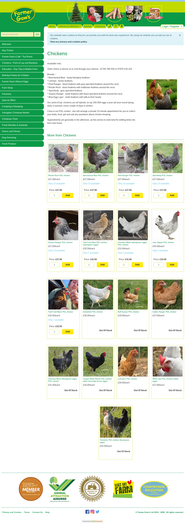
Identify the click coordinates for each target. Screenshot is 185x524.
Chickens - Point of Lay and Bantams (20, 63)
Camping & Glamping (12, 106)
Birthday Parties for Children (15, 75)
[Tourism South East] (31, 489)
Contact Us (37, 512)
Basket (87, 26)
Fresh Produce (9, 144)
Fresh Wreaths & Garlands (14, 125)
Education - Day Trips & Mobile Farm (19, 69)
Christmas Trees (10, 119)
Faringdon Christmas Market (15, 113)
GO (37, 34)
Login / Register (171, 26)
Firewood (6, 94)
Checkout (100, 26)
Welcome (6, 44)
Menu (52, 26)
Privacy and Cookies (11, 512)
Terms (27, 512)
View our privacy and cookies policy (68, 42)
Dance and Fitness (11, 131)
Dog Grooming (9, 137)
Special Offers (9, 100)
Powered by (92, 521)
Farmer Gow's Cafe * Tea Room (17, 56)
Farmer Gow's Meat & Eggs (15, 81)
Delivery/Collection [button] (69, 26)
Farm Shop (7, 88)
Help (47, 512)
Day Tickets (7, 50)
